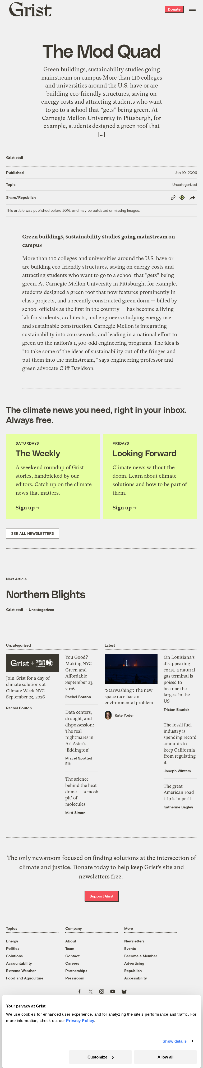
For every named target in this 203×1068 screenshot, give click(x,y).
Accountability (19, 963)
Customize (97, 1057)
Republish (133, 970)
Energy (12, 941)
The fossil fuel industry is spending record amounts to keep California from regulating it (180, 743)
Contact (72, 956)
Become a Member (140, 956)
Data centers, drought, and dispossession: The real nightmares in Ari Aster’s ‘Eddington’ (79, 731)
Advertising (134, 963)
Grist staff (14, 157)
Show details (175, 1041)
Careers (72, 963)
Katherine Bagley (178, 807)
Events (130, 948)
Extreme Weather (21, 970)
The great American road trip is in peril (179, 792)
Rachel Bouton (19, 708)
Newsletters (134, 941)
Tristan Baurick (177, 709)
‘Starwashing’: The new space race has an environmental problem (129, 696)
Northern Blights (45, 593)
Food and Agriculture (24, 978)
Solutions (14, 956)
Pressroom (74, 978)
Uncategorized (184, 184)
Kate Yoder (124, 715)
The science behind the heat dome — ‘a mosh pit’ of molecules (81, 791)
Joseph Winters (177, 770)
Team (69, 948)
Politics (12, 948)
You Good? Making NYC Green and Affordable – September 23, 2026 (79, 673)
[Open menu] (192, 9)
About (70, 941)
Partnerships (76, 970)
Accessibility (135, 978)
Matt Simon (75, 812)
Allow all (165, 1057)
